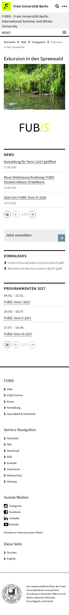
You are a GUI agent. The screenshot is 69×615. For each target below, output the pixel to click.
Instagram (15, 506)
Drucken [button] (12, 552)
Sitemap (12, 481)
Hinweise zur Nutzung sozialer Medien (23, 532)
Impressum (13, 469)
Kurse (10, 401)
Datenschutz (14, 475)
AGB (9, 456)
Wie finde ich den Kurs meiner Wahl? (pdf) (35, 268)
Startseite (9, 42)
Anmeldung (14, 407)
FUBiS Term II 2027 (17, 318)
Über (23, 42)
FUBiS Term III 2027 (18, 334)
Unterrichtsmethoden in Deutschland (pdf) (36, 263)
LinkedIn (14, 518)
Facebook (15, 512)
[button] (7, 214)
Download (13, 450)
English (11, 558)
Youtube (14, 524)
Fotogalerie (38, 42)
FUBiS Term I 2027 (17, 302)
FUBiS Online (15, 395)
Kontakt (11, 463)
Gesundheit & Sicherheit (21, 414)
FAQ (9, 444)
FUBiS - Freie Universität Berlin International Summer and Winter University (27, 21)
